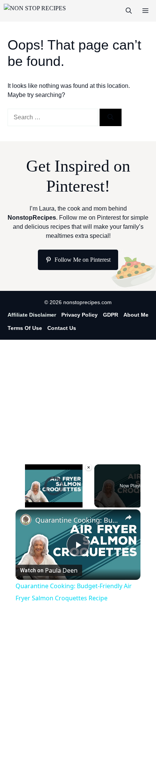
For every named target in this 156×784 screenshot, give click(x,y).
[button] (128, 11)
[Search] (111, 117)
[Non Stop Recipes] (35, 11)
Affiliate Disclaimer (32, 315)
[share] (128, 517)
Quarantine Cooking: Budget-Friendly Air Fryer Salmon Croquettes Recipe (78, 520)
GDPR (110, 315)
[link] (25, 519)
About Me (135, 315)
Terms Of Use (25, 328)
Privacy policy (79, 315)
